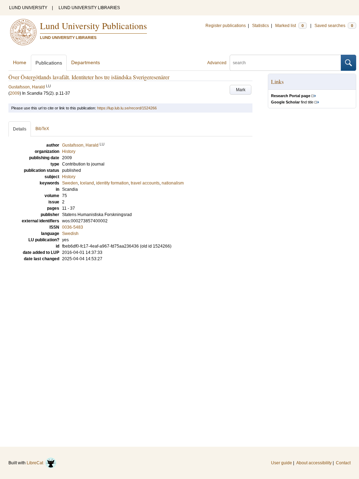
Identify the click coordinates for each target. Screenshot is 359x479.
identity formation (112, 183)
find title (292, 102)
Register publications (225, 25)
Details (19, 129)
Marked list (289, 25)
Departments (85, 62)
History (68, 176)
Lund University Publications (93, 26)
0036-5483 (72, 227)
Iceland (87, 183)
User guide (281, 462)
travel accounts (145, 183)
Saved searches (333, 25)
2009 (15, 93)
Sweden (70, 183)
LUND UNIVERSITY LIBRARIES (89, 7)
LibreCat (36, 462)
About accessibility (314, 462)
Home (19, 62)
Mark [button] (240, 89)
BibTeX (42, 128)
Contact (343, 462)
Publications (48, 63)
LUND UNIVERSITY (28, 7)
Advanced (216, 62)
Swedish (70, 233)
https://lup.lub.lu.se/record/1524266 (127, 108)
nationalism (173, 183)
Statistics (260, 25)
